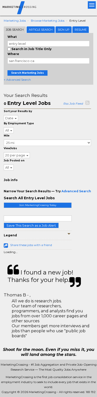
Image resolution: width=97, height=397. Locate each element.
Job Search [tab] (15, 29)
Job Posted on (14, 160)
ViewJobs (10, 148)
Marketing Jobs (15, 20)
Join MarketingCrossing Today (37, 205)
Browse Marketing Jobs (47, 20)
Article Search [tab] (40, 29)
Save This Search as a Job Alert (31, 225)
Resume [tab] (81, 29)
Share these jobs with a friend (31, 245)
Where (13, 54)
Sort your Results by (18, 111)
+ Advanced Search (17, 79)
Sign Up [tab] (63, 29)
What (12, 37)
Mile (6, 135)
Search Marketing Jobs (27, 72)
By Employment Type (19, 123)
